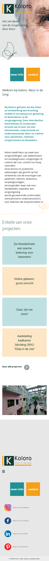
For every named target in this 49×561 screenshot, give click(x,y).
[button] (19, 367)
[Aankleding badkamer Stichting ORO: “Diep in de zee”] (19, 345)
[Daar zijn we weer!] (19, 314)
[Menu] (44, 9)
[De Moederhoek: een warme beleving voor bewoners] (19, 253)
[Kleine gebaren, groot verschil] (17, 282)
